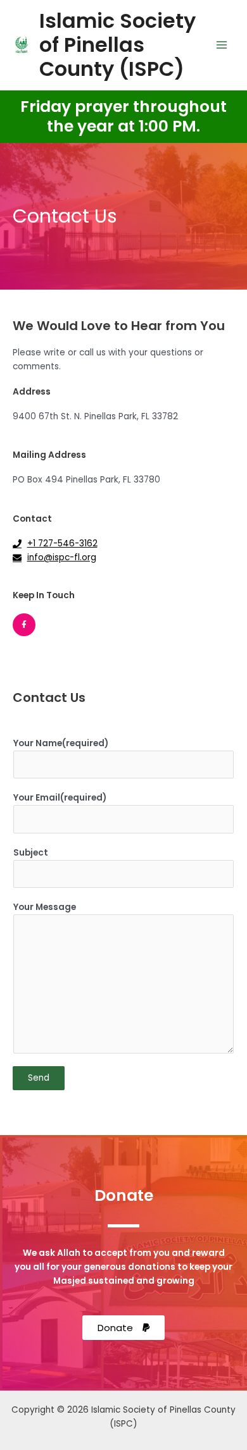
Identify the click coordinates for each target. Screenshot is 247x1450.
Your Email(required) (59, 798)
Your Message (44, 907)
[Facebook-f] (24, 624)
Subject (30, 853)
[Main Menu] (222, 45)
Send (38, 1078)
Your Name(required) (60, 743)
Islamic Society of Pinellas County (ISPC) (117, 44)
